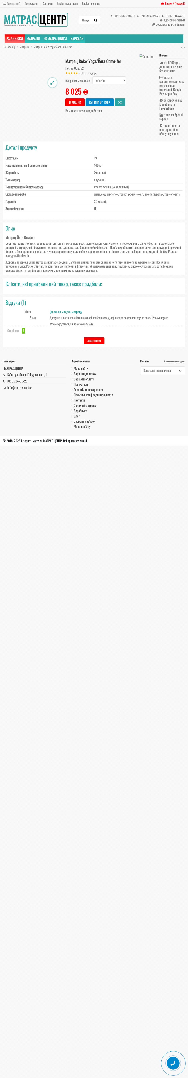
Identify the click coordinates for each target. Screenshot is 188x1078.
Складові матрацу (85, 405)
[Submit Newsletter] (180, 370)
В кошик (75, 102)
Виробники (80, 411)
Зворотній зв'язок (84, 421)
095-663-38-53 (125, 16)
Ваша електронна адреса (174, 361)
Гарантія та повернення (88, 390)
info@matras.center (19, 387)
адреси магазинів (174, 20)
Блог (76, 416)
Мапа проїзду (82, 426)
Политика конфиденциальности (93, 395)
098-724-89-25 (150, 16)
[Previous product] (182, 46)
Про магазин (31, 3)
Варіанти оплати (91, 3)
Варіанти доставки (67, 3)
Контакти (47, 3)
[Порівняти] (120, 102)
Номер (69, 68)
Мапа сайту (81, 368)
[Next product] (184, 46)
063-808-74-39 (175, 16)
